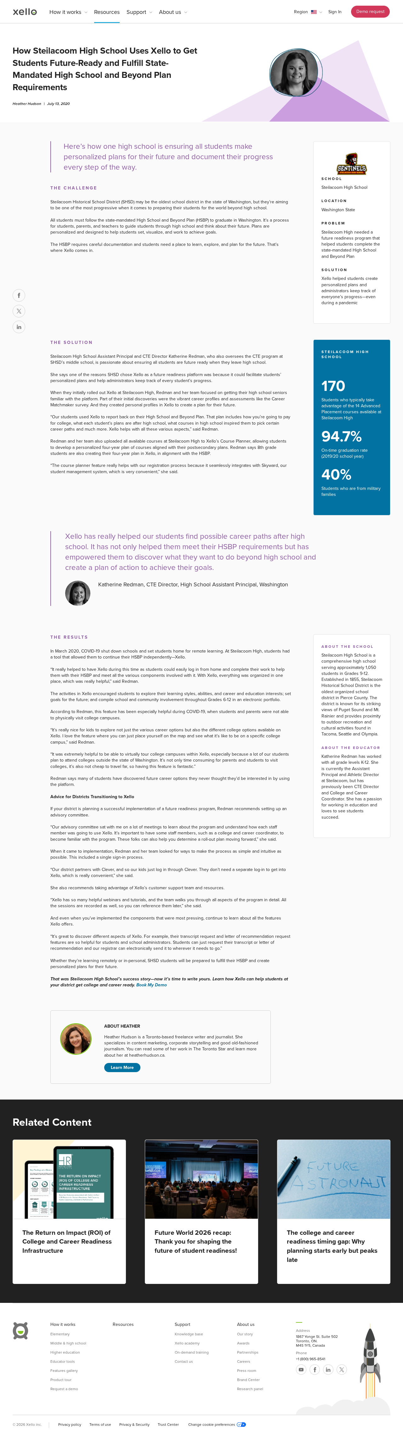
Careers (243, 1361)
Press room (246, 1370)
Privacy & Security (134, 1424)
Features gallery (64, 1370)
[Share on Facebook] (19, 295)
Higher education (65, 1352)
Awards (243, 1343)
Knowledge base (189, 1334)
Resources (107, 12)
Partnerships (247, 1352)
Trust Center (168, 1424)
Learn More (122, 1067)
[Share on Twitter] (19, 311)
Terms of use (100, 1424)
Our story (245, 1334)
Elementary (60, 1334)
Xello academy (187, 1343)
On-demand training (192, 1352)
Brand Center (248, 1380)
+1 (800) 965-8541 (310, 1359)
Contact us (184, 1361)
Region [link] (301, 12)
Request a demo (64, 1389)
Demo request (370, 11)
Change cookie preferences (211, 1424)
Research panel (250, 1389)
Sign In (335, 12)
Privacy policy (69, 1424)
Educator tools (62, 1361)
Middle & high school (68, 1343)
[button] (308, 12)
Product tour (60, 1380)
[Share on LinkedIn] (19, 327)
